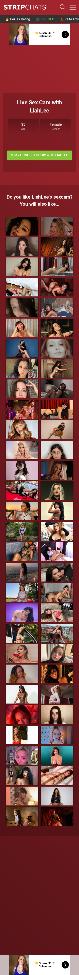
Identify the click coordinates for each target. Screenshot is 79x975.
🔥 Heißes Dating (17, 19)
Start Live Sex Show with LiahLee (39, 155)
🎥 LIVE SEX (45, 19)
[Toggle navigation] (72, 7)
